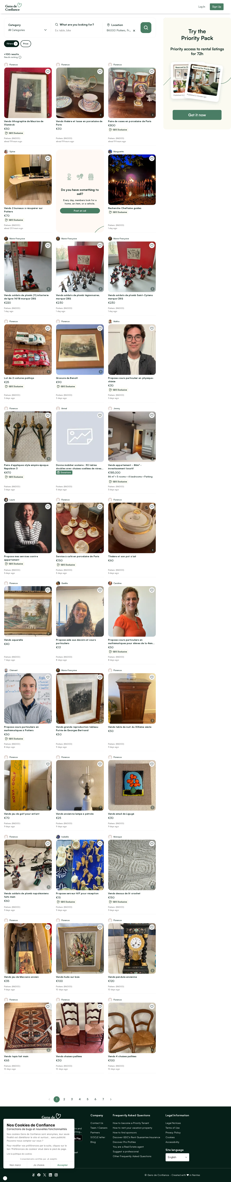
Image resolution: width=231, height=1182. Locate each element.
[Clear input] (96, 30)
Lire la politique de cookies (19, 1154)
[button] (5, 1178)
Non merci (15, 1165)
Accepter (62, 1165)
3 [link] (72, 1099)
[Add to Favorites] (48, 71)
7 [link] (103, 1099)
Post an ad (80, 210)
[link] (111, 1099)
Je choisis (38, 1165)
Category (14, 25)
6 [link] (95, 1099)
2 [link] (64, 1099)
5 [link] (87, 1099)
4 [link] (80, 1099)
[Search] (146, 27)
